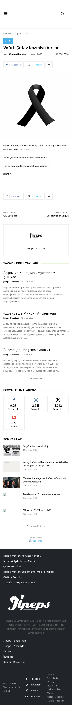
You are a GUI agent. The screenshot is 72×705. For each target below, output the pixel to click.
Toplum (18, 33)
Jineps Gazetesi (18, 54)
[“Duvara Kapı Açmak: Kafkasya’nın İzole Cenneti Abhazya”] (11, 482)
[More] (49, 64)
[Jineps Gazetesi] (6, 54)
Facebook (36, 678)
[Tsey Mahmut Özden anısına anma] (11, 498)
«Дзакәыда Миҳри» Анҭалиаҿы (29, 313)
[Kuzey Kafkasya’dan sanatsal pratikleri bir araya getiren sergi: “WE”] (11, 466)
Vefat (26, 33)
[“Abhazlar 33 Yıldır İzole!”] (11, 514)
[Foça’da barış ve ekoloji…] (11, 450)
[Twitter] (27, 690)
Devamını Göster (35, 378)
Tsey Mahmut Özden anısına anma (41, 494)
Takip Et (36, 398)
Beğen (14, 398)
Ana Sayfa (8, 33)
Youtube (35, 696)
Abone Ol (14, 415)
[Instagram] (27, 685)
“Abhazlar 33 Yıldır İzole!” (37, 510)
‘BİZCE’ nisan (10, 216)
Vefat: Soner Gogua (58, 216)
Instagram (36, 684)
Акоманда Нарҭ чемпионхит (26, 350)
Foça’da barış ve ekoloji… (36, 446)
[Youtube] (27, 696)
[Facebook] (27, 679)
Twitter (34, 690)
